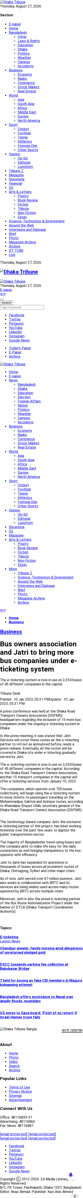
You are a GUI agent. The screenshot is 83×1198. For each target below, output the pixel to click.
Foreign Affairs (29, 401)
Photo (14, 238)
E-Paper (15, 352)
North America (29, 120)
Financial (15, 183)
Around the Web (21, 225)
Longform (25, 167)
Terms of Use (19, 1087)
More (13, 569)
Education (25, 45)
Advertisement (20, 1100)
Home (13, 28)
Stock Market (28, 87)
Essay (22, 217)
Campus (24, 62)
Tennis (23, 137)
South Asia (26, 104)
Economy (25, 74)
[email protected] (13, 1134)
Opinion (14, 154)
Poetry (23, 196)
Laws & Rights (29, 41)
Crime (22, 37)
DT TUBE (16, 250)
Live (12, 255)
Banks (22, 79)
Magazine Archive (22, 242)
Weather (24, 58)
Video (13, 1062)
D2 (11, 188)
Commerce (26, 83)
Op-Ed (22, 158)
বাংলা (3, 294)
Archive (14, 246)
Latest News (10, 941)
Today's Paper (20, 348)
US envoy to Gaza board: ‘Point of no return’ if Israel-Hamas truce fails (38, 1015)
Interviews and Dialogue (27, 230)
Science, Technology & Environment (37, 221)
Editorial (24, 162)
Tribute (23, 209)
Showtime (17, 179)
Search (14, 1066)
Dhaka (22, 49)
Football (24, 133)
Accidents (26, 66)
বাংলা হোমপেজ (72, 1030)
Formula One (27, 146)
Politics (24, 53)
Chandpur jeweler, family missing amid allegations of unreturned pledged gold (41, 950)
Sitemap (15, 1096)
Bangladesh (18, 32)
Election (24, 397)
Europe (23, 116)
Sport (13, 125)
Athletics (25, 141)
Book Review (28, 200)
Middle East (27, 112)
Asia (21, 100)
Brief (12, 234)
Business (16, 70)
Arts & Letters (20, 192)
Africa (22, 108)
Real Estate (27, 91)
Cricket (23, 129)
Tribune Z (16, 171)
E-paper (15, 24)
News (13, 380)
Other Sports (28, 150)
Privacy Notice (20, 1091)
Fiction (23, 204)
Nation (23, 405)
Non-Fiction (27, 213)
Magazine (16, 175)
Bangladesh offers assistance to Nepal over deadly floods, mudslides (36, 999)
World (13, 95)
